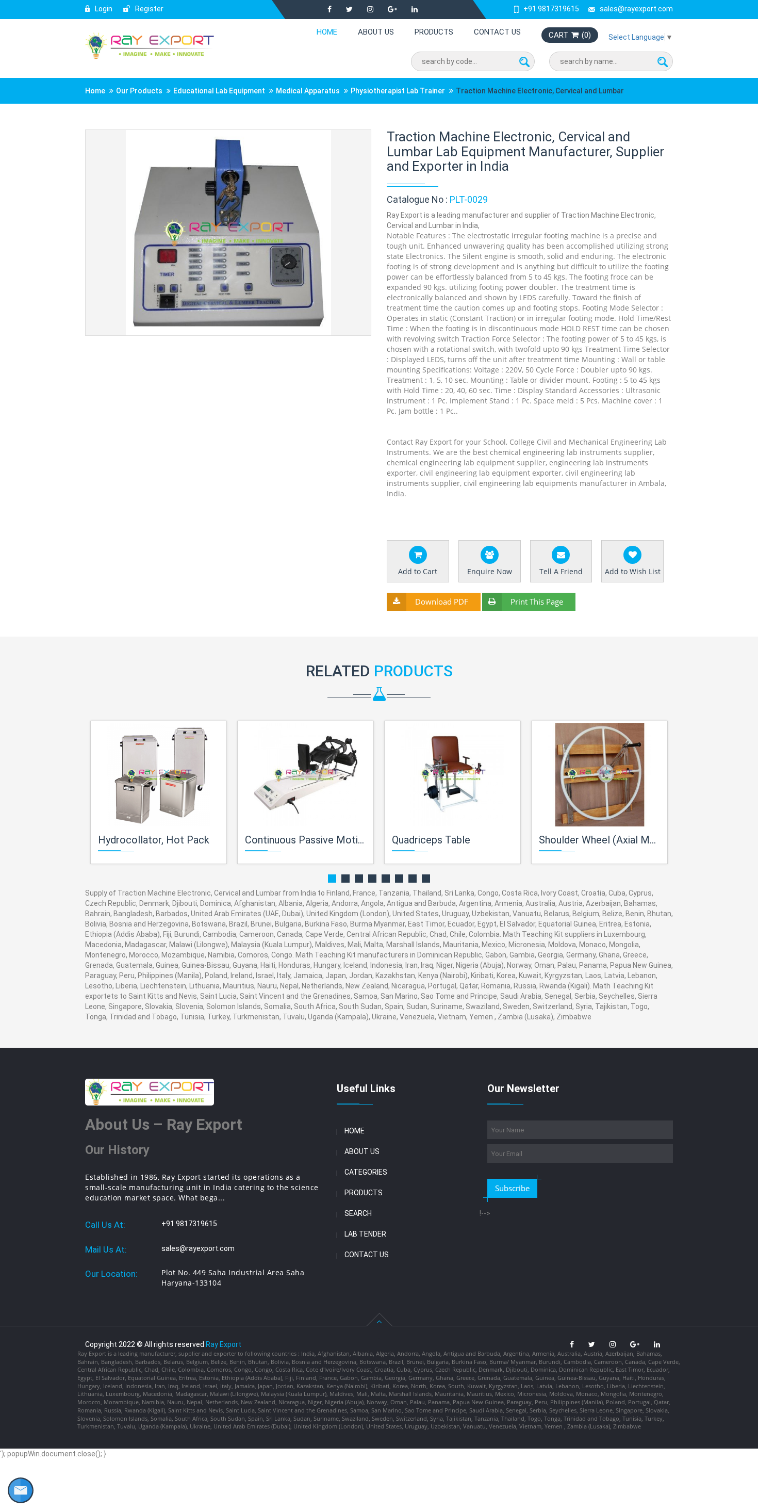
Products (434, 32)
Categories (365, 1172)
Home (327, 32)
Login (102, 9)
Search (358, 1213)
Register (148, 9)
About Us (376, 32)
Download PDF (441, 601)
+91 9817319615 (551, 9)
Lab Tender (365, 1234)
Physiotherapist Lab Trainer (398, 91)
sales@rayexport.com (636, 9)
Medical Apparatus (308, 91)
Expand (351, 138)
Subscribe (512, 1188)
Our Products (139, 91)
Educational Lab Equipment (219, 91)
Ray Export (223, 1344)
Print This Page (536, 601)
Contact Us (497, 32)
